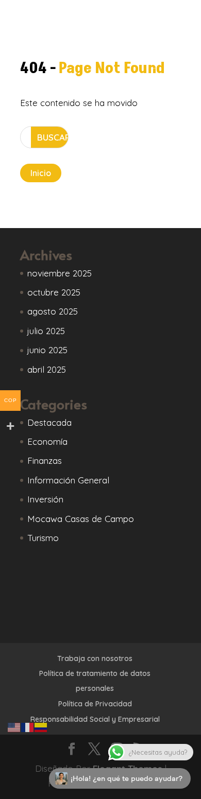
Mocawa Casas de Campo (80, 518)
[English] (14, 726)
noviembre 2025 (59, 273)
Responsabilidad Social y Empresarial (95, 719)
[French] (28, 726)
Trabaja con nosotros (94, 658)
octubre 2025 (53, 292)
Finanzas (44, 460)
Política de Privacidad (95, 703)
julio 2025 (46, 330)
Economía (47, 441)
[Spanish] (41, 726)
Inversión (45, 499)
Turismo (43, 537)
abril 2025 (46, 369)
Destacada (49, 422)
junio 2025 (47, 349)
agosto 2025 (52, 311)
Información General (68, 480)
